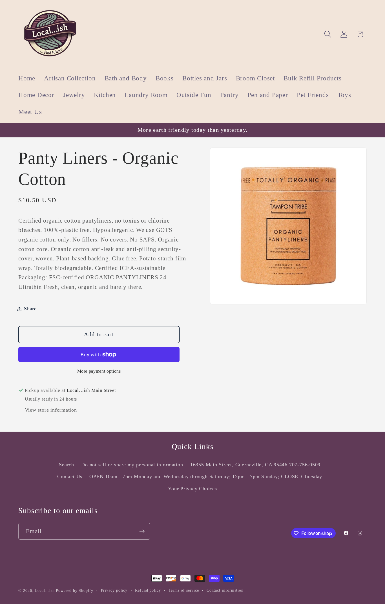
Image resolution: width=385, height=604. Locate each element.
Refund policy (148, 590)
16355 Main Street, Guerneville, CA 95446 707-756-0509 (255, 464)
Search (66, 464)
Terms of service (184, 590)
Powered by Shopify (74, 590)
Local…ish (44, 590)
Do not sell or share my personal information (132, 464)
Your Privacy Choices (192, 488)
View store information (51, 410)
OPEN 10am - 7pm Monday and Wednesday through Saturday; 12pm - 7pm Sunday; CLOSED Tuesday (205, 476)
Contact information (225, 590)
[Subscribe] (142, 531)
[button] (328, 34)
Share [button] (30, 308)
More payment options (99, 371)
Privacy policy (114, 590)
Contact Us (69, 476)
